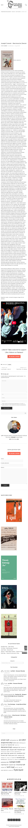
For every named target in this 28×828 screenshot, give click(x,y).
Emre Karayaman (15, 826)
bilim (16, 742)
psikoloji (5, 762)
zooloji (10, 770)
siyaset (12, 764)
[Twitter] (10, 439)
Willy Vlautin (10, 789)
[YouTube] (14, 439)
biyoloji (11, 744)
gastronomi (18, 751)
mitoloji (8, 757)
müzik (13, 757)
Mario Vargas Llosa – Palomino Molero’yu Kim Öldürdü (19, 810)
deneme (6, 747)
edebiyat (16, 747)
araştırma (7, 743)
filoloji (9, 751)
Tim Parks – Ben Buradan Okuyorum (9, 648)
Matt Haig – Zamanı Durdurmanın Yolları (10, 653)
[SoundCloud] (16, 439)
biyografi (4, 744)
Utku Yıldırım (7, 671)
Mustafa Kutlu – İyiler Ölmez (7, 646)
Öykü (18, 770)
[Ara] (25, 5)
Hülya (5, 704)
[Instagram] (12, 439)
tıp (16, 767)
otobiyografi (11, 759)
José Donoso (17, 789)
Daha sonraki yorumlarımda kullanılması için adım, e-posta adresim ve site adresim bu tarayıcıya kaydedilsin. (14, 404)
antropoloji (14, 740)
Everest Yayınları (18, 788)
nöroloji (4, 759)
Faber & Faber (4, 789)
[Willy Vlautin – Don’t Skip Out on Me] (7, 786)
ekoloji (23, 747)
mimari (3, 757)
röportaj (4, 764)
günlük (13, 753)
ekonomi (5, 749)
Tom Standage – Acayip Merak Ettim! (17, 704)
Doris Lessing (4, 805)
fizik (12, 751)
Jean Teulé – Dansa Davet (7, 649)
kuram (4, 755)
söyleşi (3, 767)
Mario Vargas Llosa (18, 806)
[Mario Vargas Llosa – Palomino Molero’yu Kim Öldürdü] (20, 802)
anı (22, 740)
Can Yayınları (17, 805)
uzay (20, 767)
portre (17, 759)
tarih (11, 767)
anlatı (5, 740)
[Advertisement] (14, 28)
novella (21, 757)
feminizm (3, 751)
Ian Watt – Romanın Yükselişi (18, 671)
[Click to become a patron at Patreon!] (14, 356)
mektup (21, 755)
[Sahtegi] (18, 439)
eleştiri (13, 749)
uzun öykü (4, 770)
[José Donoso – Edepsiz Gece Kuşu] (20, 786)
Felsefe (21, 749)
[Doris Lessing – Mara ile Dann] (7, 802)
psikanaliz (22, 759)
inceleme (21, 753)
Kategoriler (12, 660)
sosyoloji (20, 764)
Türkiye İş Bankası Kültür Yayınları (8, 806)
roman (9, 364)
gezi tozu (5, 753)
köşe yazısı (12, 755)
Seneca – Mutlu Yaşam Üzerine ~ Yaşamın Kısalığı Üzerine (14, 651)
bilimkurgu (22, 742)
